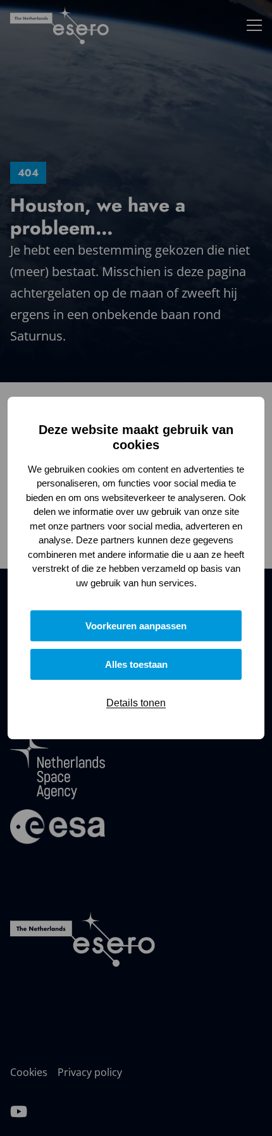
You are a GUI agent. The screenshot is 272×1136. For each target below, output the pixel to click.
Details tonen (136, 703)
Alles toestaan (136, 664)
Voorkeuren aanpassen (136, 625)
